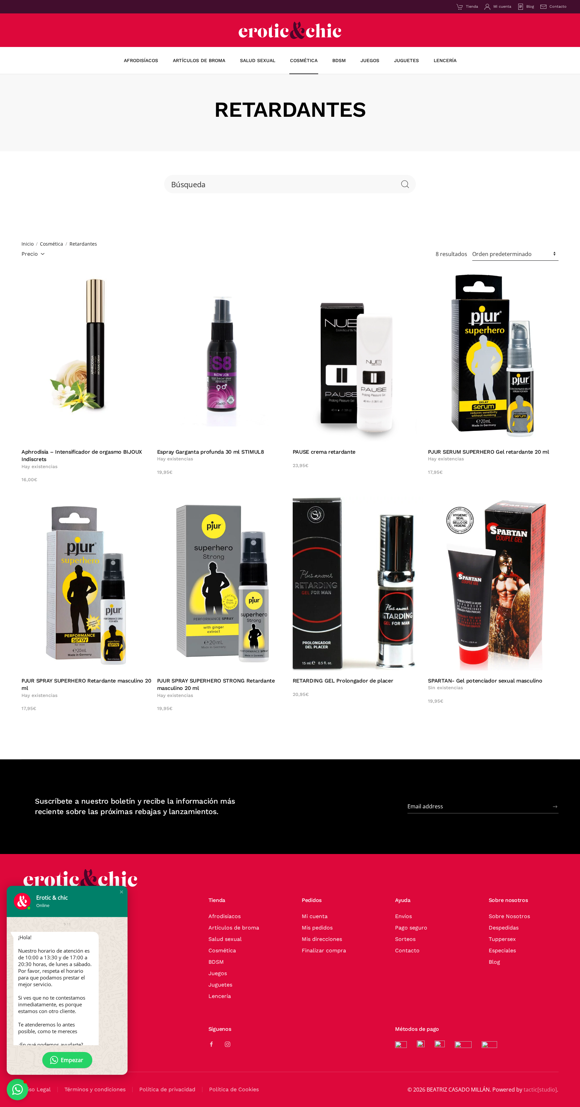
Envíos (403, 916)
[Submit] (555, 806)
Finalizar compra (324, 950)
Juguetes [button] (406, 60)
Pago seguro (411, 927)
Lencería (219, 996)
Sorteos (405, 939)
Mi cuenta (502, 6)
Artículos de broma (233, 927)
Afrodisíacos (141, 60)
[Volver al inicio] (290, 30)
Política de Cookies (234, 1089)
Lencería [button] (445, 60)
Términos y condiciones (95, 1089)
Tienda (472, 6)
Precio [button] (29, 254)
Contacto (558, 6)
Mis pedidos (317, 927)
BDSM (216, 962)
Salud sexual (225, 939)
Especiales (502, 950)
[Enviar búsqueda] (405, 184)
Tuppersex (502, 939)
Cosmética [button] (304, 60)
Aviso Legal (36, 1089)
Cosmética (222, 950)
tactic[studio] (540, 1089)
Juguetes (220, 985)
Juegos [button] (369, 60)
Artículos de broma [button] (199, 60)
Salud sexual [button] (257, 60)
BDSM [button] (339, 60)
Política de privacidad (167, 1089)
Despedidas (504, 927)
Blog (530, 6)
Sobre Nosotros (509, 916)
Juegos (217, 973)
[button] (121, 892)
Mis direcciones (322, 939)
